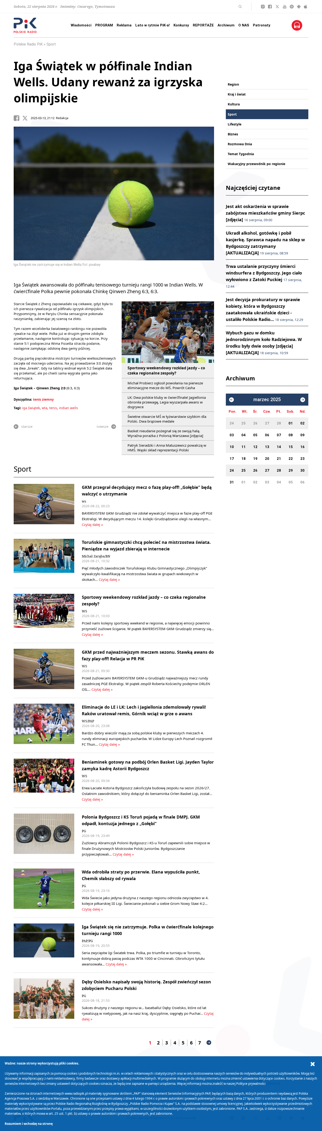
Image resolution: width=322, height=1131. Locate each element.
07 (279, 435)
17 (232, 459)
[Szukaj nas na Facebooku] (270, 6)
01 (291, 423)
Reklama (124, 25)
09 (302, 435)
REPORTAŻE (203, 25)
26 (255, 423)
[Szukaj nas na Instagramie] (263, 6)
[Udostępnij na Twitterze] (26, 118)
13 (267, 447)
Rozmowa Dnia (240, 144)
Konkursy (181, 25)
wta (44, 408)
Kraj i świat (237, 94)
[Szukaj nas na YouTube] (284, 6)
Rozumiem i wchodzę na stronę (29, 1124)
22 (291, 459)
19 (255, 459)
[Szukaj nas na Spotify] (292, 6)
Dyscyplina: (23, 399)
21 (279, 459)
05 (255, 435)
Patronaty (261, 25)
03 (232, 435)
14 (279, 447)
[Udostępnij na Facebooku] (18, 118)
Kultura (234, 104)
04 (243, 435)
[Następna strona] (208, 1042)
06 (267, 435)
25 (243, 423)
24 (232, 423)
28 (279, 423)
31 (232, 482)
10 (232, 447)
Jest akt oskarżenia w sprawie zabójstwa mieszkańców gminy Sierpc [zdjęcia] (265, 213)
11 (243, 447)
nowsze (102, 426)
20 (267, 459)
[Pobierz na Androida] (299, 6)
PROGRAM (104, 25)
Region (233, 84)
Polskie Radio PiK (28, 44)
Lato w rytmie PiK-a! (152, 25)
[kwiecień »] (302, 399)
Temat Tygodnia (241, 154)
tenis (53, 408)
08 (291, 435)
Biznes (233, 134)
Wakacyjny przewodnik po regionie (256, 164)
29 (291, 470)
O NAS (243, 25)
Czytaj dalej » (92, 524)
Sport (51, 44)
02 (302, 423)
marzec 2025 (267, 399)
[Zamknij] (312, 1064)
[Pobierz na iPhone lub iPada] (305, 6)
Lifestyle (234, 124)
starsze (27, 426)
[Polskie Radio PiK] (25, 25)
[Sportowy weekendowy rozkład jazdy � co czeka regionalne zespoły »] (44, 615)
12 (255, 447)
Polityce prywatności (250, 1083)
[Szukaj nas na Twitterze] (277, 6)
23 (302, 459)
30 (302, 470)
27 (267, 423)
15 (291, 447)
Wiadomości (81, 25)
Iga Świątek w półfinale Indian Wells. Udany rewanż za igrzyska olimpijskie (108, 82)
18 (243, 459)
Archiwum (226, 25)
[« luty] (231, 399)
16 (302, 447)
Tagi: (18, 408)
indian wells (68, 408)
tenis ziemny (43, 399)
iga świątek (31, 408)
